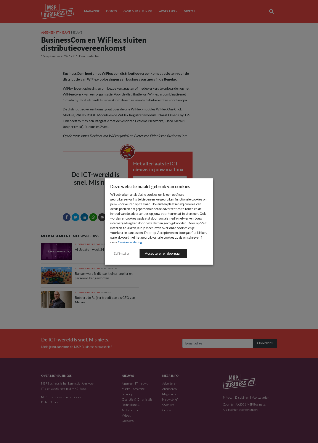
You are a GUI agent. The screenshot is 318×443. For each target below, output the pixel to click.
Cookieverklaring (130, 242)
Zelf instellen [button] (122, 253)
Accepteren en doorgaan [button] (163, 253)
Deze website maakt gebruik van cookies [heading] (150, 186)
